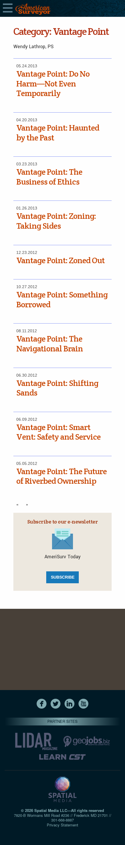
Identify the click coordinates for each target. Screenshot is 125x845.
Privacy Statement (62, 825)
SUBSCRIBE (62, 577)
